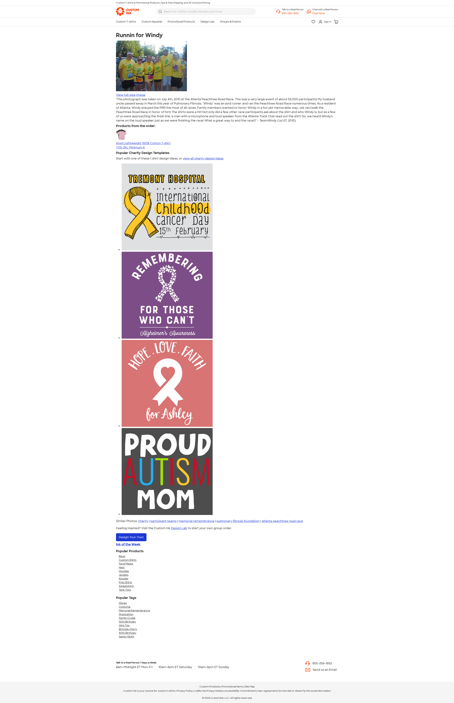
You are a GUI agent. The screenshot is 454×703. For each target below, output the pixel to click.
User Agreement (267, 690)
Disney (123, 603)
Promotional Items (232, 686)
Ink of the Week (128, 544)
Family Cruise (127, 618)
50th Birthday (127, 621)
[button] (325, 13)
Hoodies (124, 571)
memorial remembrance (196, 521)
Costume (124, 606)
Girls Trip (124, 625)
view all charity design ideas (203, 158)
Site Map (250, 686)
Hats (121, 567)
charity (143, 521)
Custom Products (210, 686)
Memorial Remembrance (134, 610)
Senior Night (126, 636)
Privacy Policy (184, 690)
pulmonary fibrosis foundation (238, 521)
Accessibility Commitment (240, 690)
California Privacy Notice (208, 690)
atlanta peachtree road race (282, 521)
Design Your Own (131, 537)
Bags (122, 556)
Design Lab (179, 528)
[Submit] (160, 11)
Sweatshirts (126, 586)
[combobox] (206, 11)
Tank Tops (125, 589)
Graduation (126, 614)
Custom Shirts (127, 560)
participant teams (163, 521)
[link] (127, 11)
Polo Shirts (125, 582)
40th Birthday (127, 633)
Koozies (123, 578)
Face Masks (126, 563)
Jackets (123, 575)
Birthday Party (128, 629)
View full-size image (130, 95)
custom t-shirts (166, 690)
